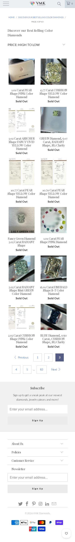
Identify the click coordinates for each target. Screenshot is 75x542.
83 (41, 369)
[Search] (59, 3)
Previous (23, 357)
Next (54, 369)
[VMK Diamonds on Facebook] (27, 503)
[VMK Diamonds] (37, 4)
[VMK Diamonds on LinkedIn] (47, 503)
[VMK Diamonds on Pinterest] (34, 503)
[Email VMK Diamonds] (54, 503)
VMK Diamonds (41, 513)
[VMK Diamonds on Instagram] (41, 503)
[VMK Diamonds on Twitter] (20, 503)
